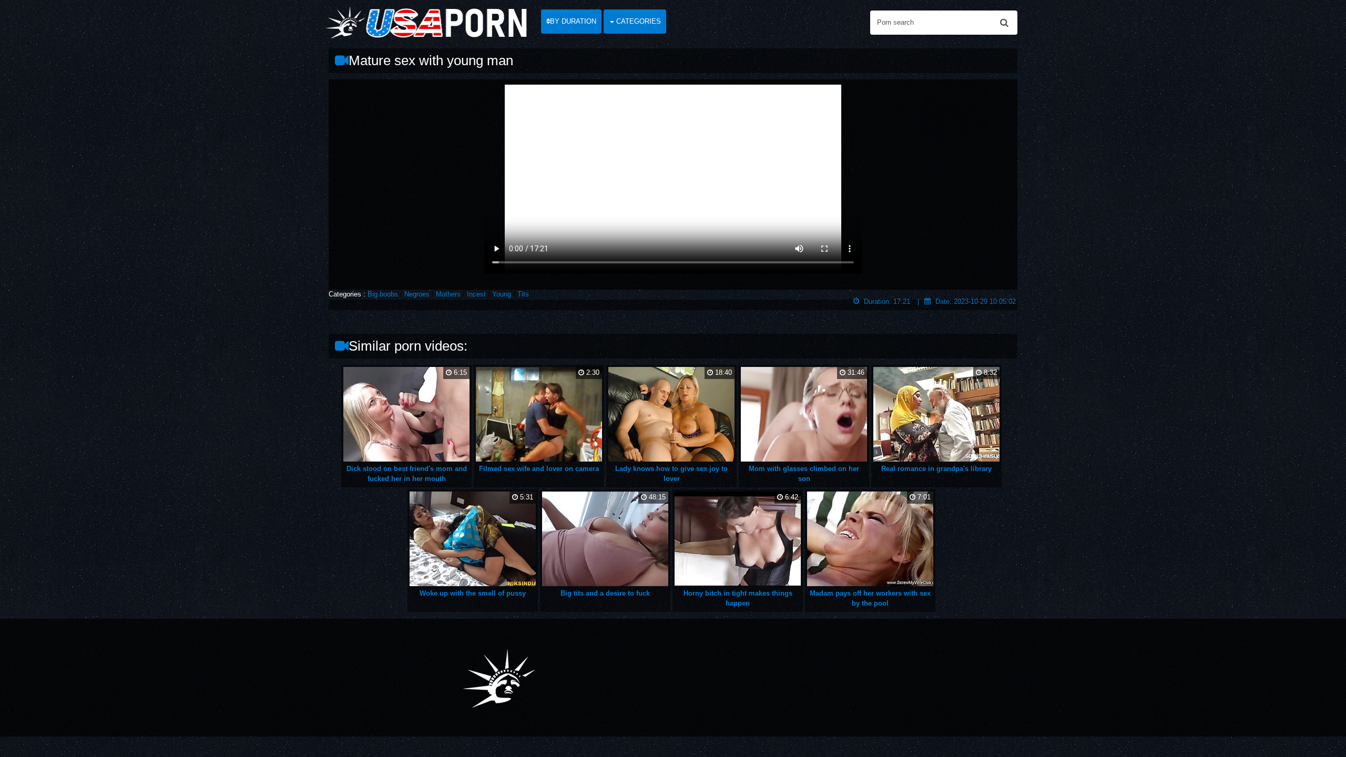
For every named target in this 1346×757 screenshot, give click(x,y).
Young (501, 294)
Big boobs (383, 294)
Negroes (417, 294)
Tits (523, 294)
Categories (637, 21)
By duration (573, 21)
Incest (476, 294)
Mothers (448, 294)
